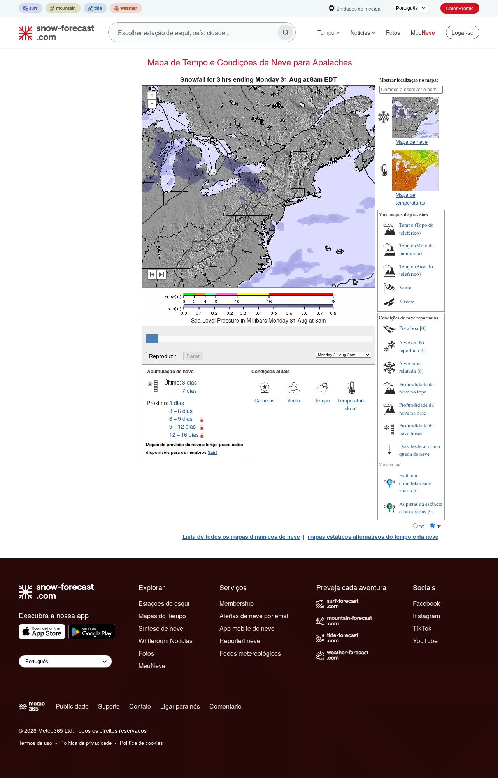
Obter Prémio (460, 8)
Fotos (393, 32)
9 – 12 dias (182, 426)
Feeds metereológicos (250, 653)
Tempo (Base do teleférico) (416, 270)
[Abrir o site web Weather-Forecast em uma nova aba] (126, 8)
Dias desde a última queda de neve (419, 450)
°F (438, 526)
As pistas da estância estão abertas (420, 507)
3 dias (189, 382)
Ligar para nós (180, 706)
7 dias (189, 390)
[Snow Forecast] (54, 32)
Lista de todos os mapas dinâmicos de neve (241, 536)
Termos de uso (35, 742)
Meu (423, 32)
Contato (140, 706)
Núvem (406, 301)
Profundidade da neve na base (416, 408)
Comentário (225, 706)
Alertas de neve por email (254, 615)
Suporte (109, 706)
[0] (423, 328)
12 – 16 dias (184, 434)
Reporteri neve (239, 640)
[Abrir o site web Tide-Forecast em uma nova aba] (95, 8)
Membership (236, 603)
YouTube (425, 640)
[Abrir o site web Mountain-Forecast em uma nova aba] (63, 8)
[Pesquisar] (285, 32)
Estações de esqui (164, 603)
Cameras (264, 400)
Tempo (326, 32)
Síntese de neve (161, 628)
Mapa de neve (412, 141)
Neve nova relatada (410, 367)
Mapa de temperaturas (410, 198)
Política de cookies (141, 742)
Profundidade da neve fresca (416, 429)
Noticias (360, 32)
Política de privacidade (86, 742)
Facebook (426, 603)
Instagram (426, 615)
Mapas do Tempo (162, 615)
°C (421, 526)
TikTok (422, 628)
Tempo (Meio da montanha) (416, 249)
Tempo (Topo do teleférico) (416, 228)
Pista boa (408, 328)
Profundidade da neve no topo (416, 388)
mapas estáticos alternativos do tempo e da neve (373, 536)
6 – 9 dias (181, 418)
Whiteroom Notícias (166, 640)
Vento (293, 400)
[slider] (152, 338)
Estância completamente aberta (415, 483)
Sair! (212, 452)
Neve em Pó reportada (411, 346)
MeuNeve (152, 665)
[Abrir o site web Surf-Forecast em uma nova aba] (30, 8)
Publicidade (72, 706)
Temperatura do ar (351, 404)
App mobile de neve (247, 628)
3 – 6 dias (181, 411)
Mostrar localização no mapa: (408, 80)
